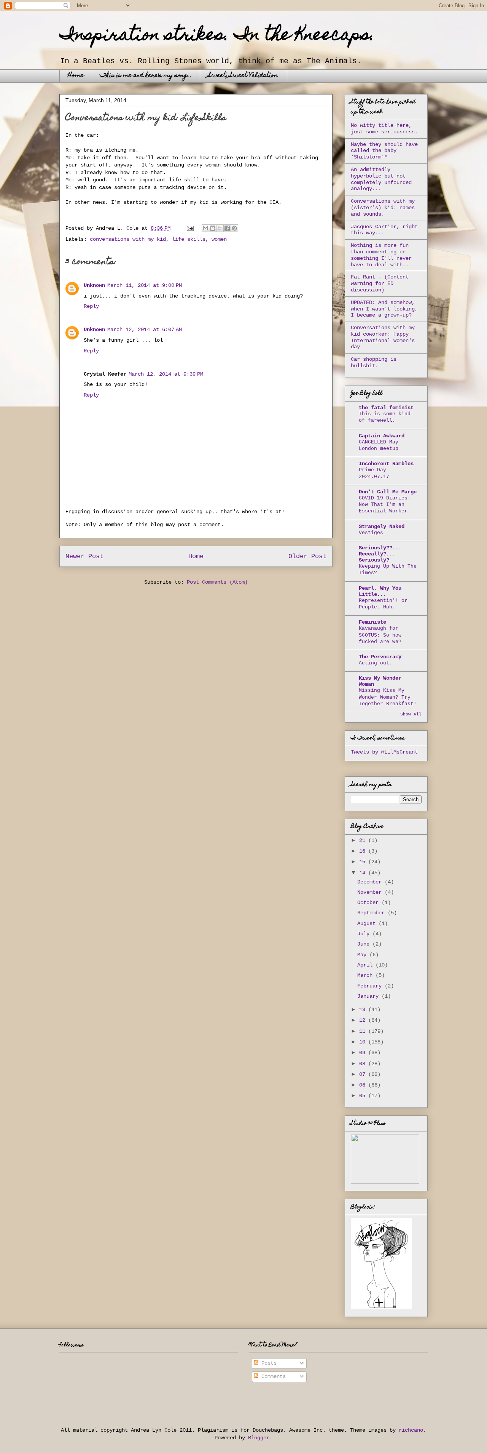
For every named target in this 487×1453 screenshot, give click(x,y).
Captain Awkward (381, 436)
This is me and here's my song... (146, 76)
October (369, 902)
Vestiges (371, 533)
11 (363, 1031)
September (372, 913)
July (364, 934)
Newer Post (84, 556)
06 (363, 1085)
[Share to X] (220, 228)
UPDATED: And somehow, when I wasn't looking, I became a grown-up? (384, 308)
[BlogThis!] (212, 228)
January (369, 996)
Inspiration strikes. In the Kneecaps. (217, 36)
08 (363, 1064)
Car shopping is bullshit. (373, 362)
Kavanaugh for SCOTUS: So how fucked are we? (380, 635)
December (371, 882)
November (371, 892)
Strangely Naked (381, 526)
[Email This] (205, 228)
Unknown (94, 285)
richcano (411, 1430)
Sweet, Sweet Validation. (243, 76)
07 (363, 1074)
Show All (411, 714)
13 (363, 1010)
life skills (188, 239)
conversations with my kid (128, 239)
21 (363, 840)
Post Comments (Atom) (217, 582)
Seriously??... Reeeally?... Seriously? (380, 554)
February (371, 986)
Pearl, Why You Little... (380, 591)
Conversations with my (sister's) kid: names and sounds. (383, 207)
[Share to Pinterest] (234, 228)
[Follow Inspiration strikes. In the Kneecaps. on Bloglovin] (381, 1308)
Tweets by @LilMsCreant (384, 752)
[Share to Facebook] (227, 228)
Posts (267, 1363)
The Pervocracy (380, 657)
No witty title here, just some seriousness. (384, 128)
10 (363, 1042)
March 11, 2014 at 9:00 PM (144, 285)
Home (76, 76)
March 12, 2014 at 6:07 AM (144, 329)
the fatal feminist (386, 408)
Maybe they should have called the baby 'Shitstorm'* (384, 150)
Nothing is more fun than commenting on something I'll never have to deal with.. (381, 254)
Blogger (258, 1438)
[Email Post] (190, 228)
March (366, 975)
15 (363, 862)
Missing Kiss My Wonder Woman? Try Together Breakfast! (388, 697)
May (363, 955)
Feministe (372, 622)
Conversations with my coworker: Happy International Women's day (383, 337)
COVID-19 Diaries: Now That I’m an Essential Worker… (385, 504)
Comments (272, 1376)
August (368, 923)
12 (363, 1020)
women (219, 239)
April (366, 965)
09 (363, 1053)
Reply (91, 306)
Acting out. (375, 663)
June (364, 944)
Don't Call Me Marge (388, 492)
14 (363, 873)
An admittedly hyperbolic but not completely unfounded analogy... (381, 179)
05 (363, 1096)
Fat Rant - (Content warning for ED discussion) (380, 283)
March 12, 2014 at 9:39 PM (166, 374)
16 (363, 851)
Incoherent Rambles (386, 464)
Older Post (307, 556)
